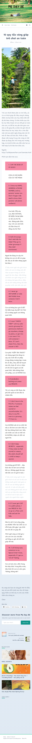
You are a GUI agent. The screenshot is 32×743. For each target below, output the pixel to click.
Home (4, 736)
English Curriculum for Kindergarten (12, 738)
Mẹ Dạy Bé (16, 6)
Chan (13, 42)
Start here (7, 25)
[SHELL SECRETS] (16, 655)
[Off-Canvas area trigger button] (2, 25)
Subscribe (25, 622)
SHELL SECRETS (7, 661)
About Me (24, 738)
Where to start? (11, 736)
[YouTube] (26, 25)
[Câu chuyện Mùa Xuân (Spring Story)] (16, 685)
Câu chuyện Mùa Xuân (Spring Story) (13, 691)
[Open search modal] (29, 25)
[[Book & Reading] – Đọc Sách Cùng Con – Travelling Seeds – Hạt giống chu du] (16, 669)
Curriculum (13, 25)
